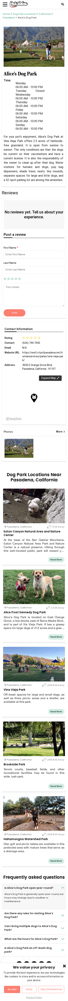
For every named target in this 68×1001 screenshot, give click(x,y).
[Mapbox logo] (14, 419)
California (45, 14)
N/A (24, 347)
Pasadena (9, 17)
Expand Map (49, 378)
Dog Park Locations (24, 14)
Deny (29, 989)
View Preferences (51, 989)
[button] (34, 398)
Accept (12, 989)
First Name (11, 247)
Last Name (10, 262)
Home (6, 14)
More (60, 431)
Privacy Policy (34, 997)
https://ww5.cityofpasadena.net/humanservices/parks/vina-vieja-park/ (42, 356)
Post (14, 312)
